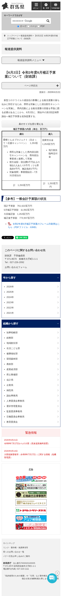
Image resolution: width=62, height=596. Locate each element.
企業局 (10, 385)
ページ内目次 (31, 85)
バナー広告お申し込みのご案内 (16, 556)
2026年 (10, 286)
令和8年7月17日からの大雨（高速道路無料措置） (27, 443)
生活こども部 (13, 348)
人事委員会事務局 (15, 401)
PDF (42, 26)
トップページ (13, 36)
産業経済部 (12, 369)
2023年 (10, 302)
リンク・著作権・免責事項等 (15, 547)
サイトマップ (9, 543)
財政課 (8, 255)
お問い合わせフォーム (16, 267)
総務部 (10, 337)
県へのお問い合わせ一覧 (13, 552)
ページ (33, 26)
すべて (23, 26)
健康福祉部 (12, 353)
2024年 (10, 297)
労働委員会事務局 (15, 416)
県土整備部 (12, 374)
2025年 (10, 292)
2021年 (10, 313)
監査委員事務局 (14, 411)
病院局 (10, 390)
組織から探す (10, 323)
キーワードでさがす (13, 15)
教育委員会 (12, 422)
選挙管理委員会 (14, 406)
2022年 (10, 307)
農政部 (10, 364)
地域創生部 (12, 343)
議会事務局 (12, 395)
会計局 (10, 380)
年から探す (9, 277)
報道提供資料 (26, 36)
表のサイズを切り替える (31, 124)
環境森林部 (12, 359)
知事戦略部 (12, 332)
